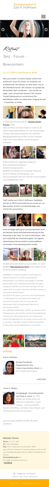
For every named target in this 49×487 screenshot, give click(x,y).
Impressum (14, 483)
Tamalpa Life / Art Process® (26, 474)
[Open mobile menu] (43, 16)
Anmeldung (8, 463)
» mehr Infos (41, 379)
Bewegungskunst (25, 4)
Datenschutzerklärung (30, 483)
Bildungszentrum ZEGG (19, 267)
